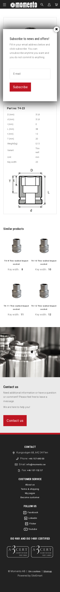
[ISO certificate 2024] (30, 551)
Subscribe (20, 87)
